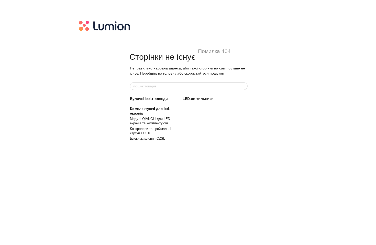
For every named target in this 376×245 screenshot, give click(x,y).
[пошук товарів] (243, 86)
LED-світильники (198, 99)
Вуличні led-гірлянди (149, 99)
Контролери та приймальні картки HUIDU (150, 131)
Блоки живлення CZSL (147, 138)
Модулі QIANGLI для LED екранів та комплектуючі (150, 121)
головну (169, 73)
